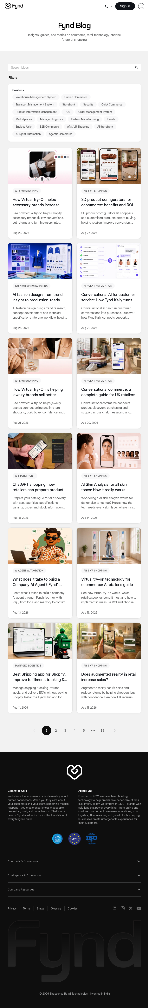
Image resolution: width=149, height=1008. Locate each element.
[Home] (14, 6)
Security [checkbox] (88, 104)
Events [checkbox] (111, 119)
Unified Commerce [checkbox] (75, 97)
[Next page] (115, 730)
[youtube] (139, 908)
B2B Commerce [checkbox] (49, 126)
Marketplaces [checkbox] (24, 119)
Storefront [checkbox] (68, 104)
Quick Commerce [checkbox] (111, 104)
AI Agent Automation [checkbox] (28, 134)
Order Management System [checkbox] (95, 111)
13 (102, 730)
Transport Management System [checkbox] (35, 104)
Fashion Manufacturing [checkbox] (85, 119)
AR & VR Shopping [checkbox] (78, 126)
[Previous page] (34, 730)
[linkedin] (114, 908)
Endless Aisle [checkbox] (24, 126)
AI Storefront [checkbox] (105, 126)
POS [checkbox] (67, 111)
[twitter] (130, 908)
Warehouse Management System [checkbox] (36, 97)
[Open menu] (108, 6)
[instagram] (122, 908)
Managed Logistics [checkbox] (51, 119)
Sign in (125, 6)
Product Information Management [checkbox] (36, 111)
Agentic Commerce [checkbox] (60, 134)
